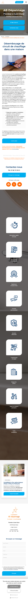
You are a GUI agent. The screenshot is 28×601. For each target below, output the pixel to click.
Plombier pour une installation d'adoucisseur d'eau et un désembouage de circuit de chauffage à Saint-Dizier (14, 159)
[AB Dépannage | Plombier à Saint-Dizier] (2, 2)
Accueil (2, 36)
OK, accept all (14, 586)
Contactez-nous (14, 27)
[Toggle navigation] (26, 2)
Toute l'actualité (14, 493)
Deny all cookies (14, 590)
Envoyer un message (14, 175)
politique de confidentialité (14, 569)
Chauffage (7, 36)
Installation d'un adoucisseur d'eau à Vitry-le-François (13, 483)
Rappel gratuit (19, 2)
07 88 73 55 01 (14, 22)
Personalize (15, 594)
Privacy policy (14, 597)
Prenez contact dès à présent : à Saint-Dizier (13, 148)
